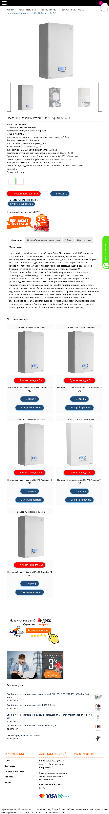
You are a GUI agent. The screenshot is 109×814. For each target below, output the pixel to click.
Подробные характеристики (43, 240)
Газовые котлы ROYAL (72, 9)
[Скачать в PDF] (20, 181)
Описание (16, 240)
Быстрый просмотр (31, 407)
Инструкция (84, 240)
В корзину (61, 193)
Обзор (68, 240)
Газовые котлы (48, 9)
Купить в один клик (21, 203)
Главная (10, 9)
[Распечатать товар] (12, 181)
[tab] (16, 240)
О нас (7, 760)
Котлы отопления (27, 9)
